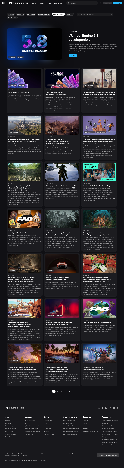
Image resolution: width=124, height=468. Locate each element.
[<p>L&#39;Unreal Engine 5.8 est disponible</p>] (62, 44)
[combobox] (95, 14)
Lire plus (72, 55)
